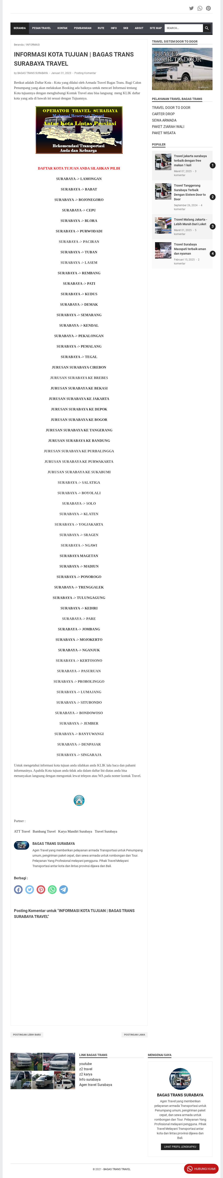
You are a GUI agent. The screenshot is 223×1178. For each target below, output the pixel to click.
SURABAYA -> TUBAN (79, 252)
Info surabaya (90, 1079)
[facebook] (18, 889)
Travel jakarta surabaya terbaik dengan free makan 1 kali (190, 160)
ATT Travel (22, 831)
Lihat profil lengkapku (180, 1146)
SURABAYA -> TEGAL (79, 357)
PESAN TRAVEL (41, 28)
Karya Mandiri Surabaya (75, 831)
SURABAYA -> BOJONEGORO (78, 200)
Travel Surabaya (106, 831)
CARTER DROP (163, 114)
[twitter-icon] (192, 8)
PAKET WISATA (164, 133)
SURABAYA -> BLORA (79, 221)
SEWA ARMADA (164, 120)
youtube (85, 1064)
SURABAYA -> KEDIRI (79, 608)
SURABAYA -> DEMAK (79, 304)
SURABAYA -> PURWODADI (79, 231)
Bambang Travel (44, 831)
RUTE (101, 28)
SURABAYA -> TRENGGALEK (79, 587)
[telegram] (63, 889)
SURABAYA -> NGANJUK (79, 650)
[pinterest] (41, 889)
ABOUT (139, 28)
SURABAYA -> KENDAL (79, 325)
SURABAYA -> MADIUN (79, 566)
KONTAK (62, 28)
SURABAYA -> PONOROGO (79, 577)
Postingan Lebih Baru (27, 1034)
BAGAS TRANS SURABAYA (180, 1095)
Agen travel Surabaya (95, 1085)
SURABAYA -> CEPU (79, 210)
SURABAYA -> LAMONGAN (79, 179)
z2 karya (85, 1074)
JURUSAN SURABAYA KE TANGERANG (79, 430)
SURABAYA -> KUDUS (79, 294)
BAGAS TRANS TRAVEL (116, 1169)
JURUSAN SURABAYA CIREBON (79, 367)
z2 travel (85, 1069)
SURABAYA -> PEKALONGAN (79, 336)
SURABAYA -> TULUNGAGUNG (79, 598)
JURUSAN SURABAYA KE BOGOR (79, 420)
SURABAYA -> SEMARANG (79, 315)
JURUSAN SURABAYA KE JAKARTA (79, 399)
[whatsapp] (52, 889)
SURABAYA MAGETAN (79, 556)
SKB (125, 28)
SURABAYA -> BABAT (79, 189)
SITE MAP (156, 28)
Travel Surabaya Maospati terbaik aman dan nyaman (190, 249)
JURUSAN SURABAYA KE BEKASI (79, 388)
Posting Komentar (85, 73)
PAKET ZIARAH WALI (168, 127)
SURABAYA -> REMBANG (79, 273)
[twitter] (29, 889)
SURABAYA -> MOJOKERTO (79, 639)
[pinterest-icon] (209, 8)
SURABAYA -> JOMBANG (79, 629)
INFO (114, 28)
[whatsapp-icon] (200, 8)
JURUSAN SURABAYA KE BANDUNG (79, 440)
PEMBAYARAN (82, 28)
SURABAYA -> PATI (79, 283)
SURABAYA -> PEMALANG (79, 346)
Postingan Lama (134, 1034)
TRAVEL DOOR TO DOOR (171, 108)
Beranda (20, 28)
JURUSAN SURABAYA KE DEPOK (79, 409)
